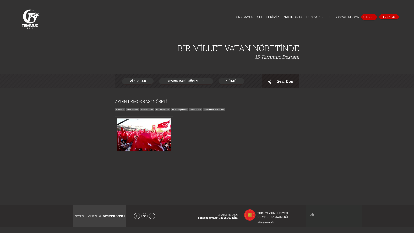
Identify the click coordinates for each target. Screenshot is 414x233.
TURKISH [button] (389, 16)
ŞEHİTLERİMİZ (268, 17)
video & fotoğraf (195, 110)
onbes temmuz (132, 110)
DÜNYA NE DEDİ (318, 17)
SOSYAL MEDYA (347, 17)
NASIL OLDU (292, 17)
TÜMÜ (231, 81)
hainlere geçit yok (162, 110)
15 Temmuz (120, 110)
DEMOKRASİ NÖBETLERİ (186, 81)
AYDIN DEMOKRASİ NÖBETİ (214, 110)
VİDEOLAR (138, 81)
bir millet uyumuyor (179, 110)
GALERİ (369, 17)
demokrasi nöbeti (147, 110)
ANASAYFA (244, 17)
